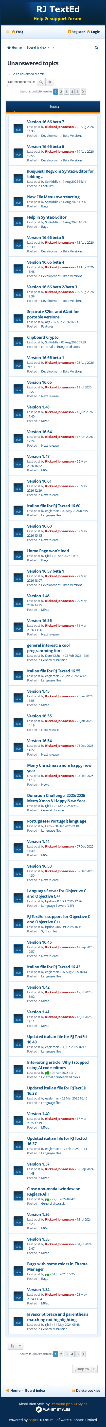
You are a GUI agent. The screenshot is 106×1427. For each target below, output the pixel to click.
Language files (51, 515)
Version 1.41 (38, 1012)
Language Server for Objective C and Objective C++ (56, 893)
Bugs (44, 206)
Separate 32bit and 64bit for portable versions (53, 314)
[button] (83, 92)
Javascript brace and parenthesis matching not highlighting (57, 1317)
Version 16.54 (39, 740)
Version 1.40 (38, 1113)
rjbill (48, 556)
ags (47, 322)
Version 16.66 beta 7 (45, 122)
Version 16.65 (39, 382)
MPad (45, 421)
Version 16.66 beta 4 (45, 262)
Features (47, 186)
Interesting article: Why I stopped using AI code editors (58, 1065)
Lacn (48, 826)
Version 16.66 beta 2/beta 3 (52, 287)
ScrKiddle (51, 181)
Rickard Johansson (59, 127)
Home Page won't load (48, 551)
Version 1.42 (38, 987)
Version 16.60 (39, 526)
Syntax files (49, 931)
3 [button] (67, 91)
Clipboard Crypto (43, 337)
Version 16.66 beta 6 (45, 146)
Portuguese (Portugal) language (56, 821)
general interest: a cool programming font (48, 648)
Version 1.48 (38, 407)
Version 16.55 (39, 716)
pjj (47, 1072)
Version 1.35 (38, 1239)
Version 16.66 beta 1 (45, 357)
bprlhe (49, 901)
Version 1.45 (38, 691)
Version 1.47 (38, 456)
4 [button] (72, 91)
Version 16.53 (39, 866)
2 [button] (61, 91)
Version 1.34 (38, 1289)
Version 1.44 (38, 841)
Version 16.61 (39, 481)
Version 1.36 (38, 1214)
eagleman (52, 511)
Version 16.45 (39, 942)
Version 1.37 (38, 1164)
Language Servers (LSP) (57, 905)
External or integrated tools (60, 346)
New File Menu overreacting (53, 197)
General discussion (54, 660)
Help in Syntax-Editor (47, 217)
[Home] (53, 12)
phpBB (34, 1419)
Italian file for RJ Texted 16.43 (53, 967)
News (45, 784)
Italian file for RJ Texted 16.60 (53, 506)
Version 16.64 (39, 431)
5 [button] (78, 91)
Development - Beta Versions (61, 135)
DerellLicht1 (53, 655)
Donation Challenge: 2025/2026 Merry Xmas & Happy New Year (56, 798)
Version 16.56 (39, 620)
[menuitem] (17, 32)
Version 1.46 (38, 596)
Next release (50, 396)
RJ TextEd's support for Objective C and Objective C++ (58, 919)
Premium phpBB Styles (69, 1404)
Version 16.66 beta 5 (45, 237)
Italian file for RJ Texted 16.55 (53, 671)
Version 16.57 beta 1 (45, 571)
